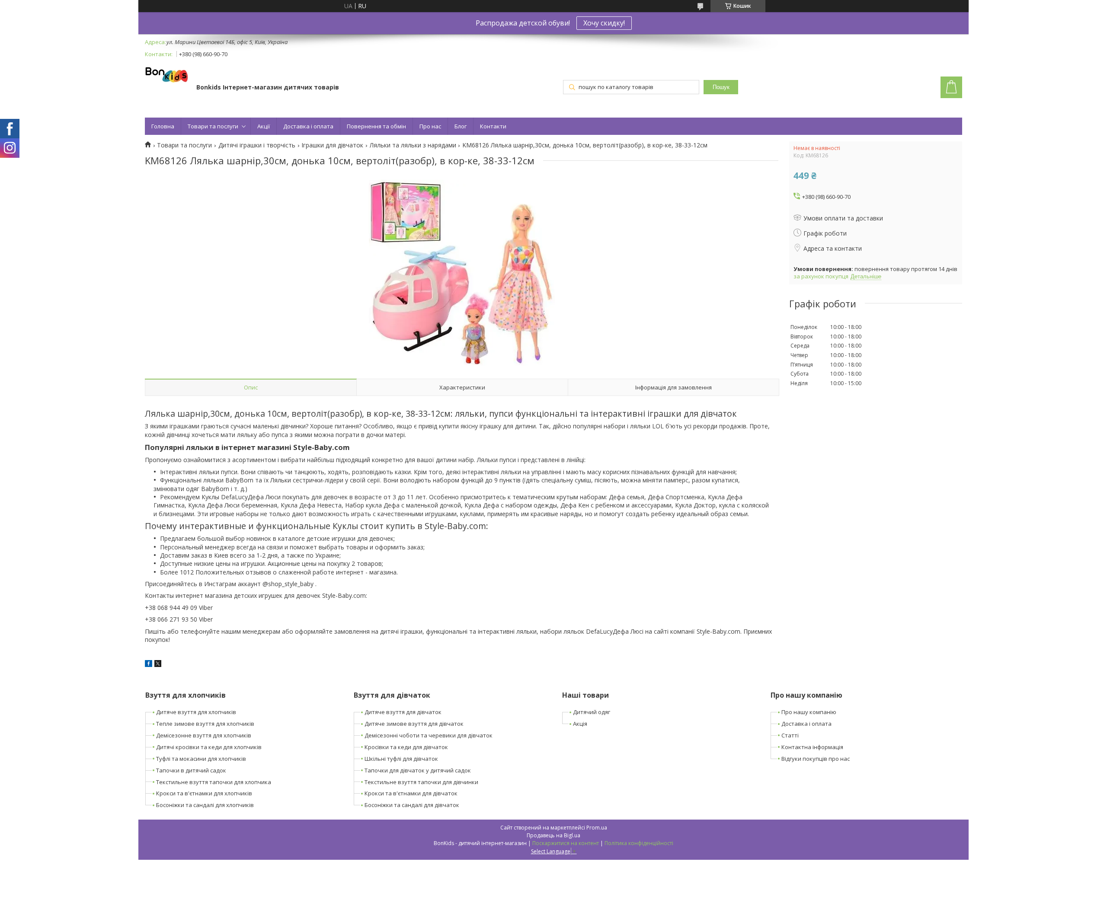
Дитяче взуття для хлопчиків (196, 712)
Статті (790, 735)
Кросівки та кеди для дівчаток (406, 747)
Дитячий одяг (591, 712)
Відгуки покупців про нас (815, 759)
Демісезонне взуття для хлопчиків (203, 735)
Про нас (430, 126)
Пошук (721, 87)
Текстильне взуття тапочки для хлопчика (213, 782)
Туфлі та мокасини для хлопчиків (201, 759)
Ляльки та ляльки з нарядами (413, 145)
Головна (162, 126)
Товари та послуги (213, 126)
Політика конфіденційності (639, 843)
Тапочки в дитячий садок (191, 770)
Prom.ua (596, 827)
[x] (157, 664)
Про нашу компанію (808, 712)
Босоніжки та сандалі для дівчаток (412, 805)
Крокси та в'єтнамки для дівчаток (411, 793)
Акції (263, 126)
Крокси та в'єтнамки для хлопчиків (204, 793)
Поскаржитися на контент (565, 843)
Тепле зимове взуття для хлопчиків (205, 724)
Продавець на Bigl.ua (553, 835)
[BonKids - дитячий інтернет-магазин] (166, 75)
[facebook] (148, 664)
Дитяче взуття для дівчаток (403, 712)
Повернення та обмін (376, 126)
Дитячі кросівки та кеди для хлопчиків (209, 747)
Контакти (493, 126)
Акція (580, 724)
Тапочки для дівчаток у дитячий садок (418, 770)
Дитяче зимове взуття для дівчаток (414, 724)
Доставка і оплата (308, 126)
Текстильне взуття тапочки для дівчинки (421, 782)
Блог (460, 126)
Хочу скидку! (604, 23)
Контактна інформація (812, 747)
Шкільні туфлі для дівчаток (401, 759)
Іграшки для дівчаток (332, 145)
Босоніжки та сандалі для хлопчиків (205, 805)
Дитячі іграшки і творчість (256, 145)
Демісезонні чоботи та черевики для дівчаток (429, 735)
